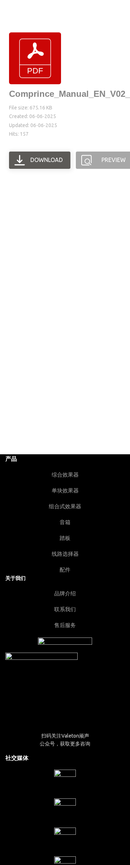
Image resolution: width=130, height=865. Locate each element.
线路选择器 (65, 554)
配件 (65, 570)
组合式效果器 (65, 506)
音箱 (65, 522)
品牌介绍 (65, 593)
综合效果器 (65, 475)
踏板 (65, 538)
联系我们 (65, 609)
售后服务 (65, 625)
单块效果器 (65, 490)
